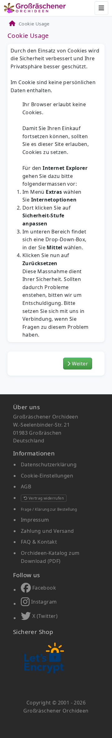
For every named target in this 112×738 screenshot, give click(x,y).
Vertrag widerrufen (45, 498)
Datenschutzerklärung (49, 464)
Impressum (35, 519)
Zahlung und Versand (47, 530)
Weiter (79, 363)
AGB (26, 486)
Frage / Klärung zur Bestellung (49, 509)
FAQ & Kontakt (39, 541)
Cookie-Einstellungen (47, 475)
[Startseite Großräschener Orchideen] (35, 8)
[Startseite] (11, 23)
